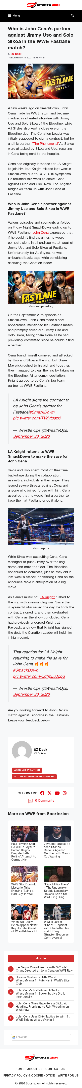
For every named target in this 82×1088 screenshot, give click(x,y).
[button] (72, 16)
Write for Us (68, 1076)
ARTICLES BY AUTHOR (27, 770)
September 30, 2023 (31, 436)
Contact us (55, 1069)
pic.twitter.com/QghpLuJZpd (39, 676)
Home (20, 1069)
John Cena (40, 232)
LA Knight (47, 597)
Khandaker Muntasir (34, 777)
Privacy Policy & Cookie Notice (29, 1076)
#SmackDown (41, 412)
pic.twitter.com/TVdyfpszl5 (37, 418)
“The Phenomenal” (45, 143)
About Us (34, 1069)
